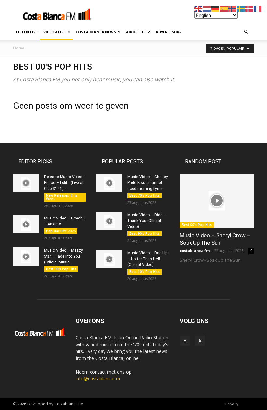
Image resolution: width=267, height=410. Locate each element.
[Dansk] (249, 8)
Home (18, 48)
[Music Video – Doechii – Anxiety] (26, 224)
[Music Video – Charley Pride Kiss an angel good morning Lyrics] (109, 183)
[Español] (224, 8)
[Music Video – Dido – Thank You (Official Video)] (109, 221)
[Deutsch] (215, 8)
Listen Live (26, 31)
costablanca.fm (195, 250)
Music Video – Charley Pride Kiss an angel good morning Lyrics (147, 183)
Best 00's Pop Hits (197, 224)
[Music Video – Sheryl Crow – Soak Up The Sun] (217, 201)
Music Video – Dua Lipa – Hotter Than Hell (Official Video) (148, 259)
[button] (246, 32)
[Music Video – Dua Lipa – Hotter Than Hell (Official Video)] (109, 259)
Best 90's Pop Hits (61, 269)
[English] (198, 8)
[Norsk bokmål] (232, 8)
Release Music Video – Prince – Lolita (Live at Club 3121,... (65, 183)
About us (136, 31)
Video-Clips (54, 31)
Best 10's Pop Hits (144, 271)
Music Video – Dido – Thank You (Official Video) (146, 221)
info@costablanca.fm (98, 378)
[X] (200, 341)
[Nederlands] (207, 8)
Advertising (168, 31)
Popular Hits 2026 (61, 231)
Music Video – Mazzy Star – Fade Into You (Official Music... (63, 256)
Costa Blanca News (96, 31)
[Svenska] (241, 8)
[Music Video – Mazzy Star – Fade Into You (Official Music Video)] (26, 256)
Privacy (231, 404)
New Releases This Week (61, 197)
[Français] (258, 8)
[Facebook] (185, 341)
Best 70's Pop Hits (144, 195)
